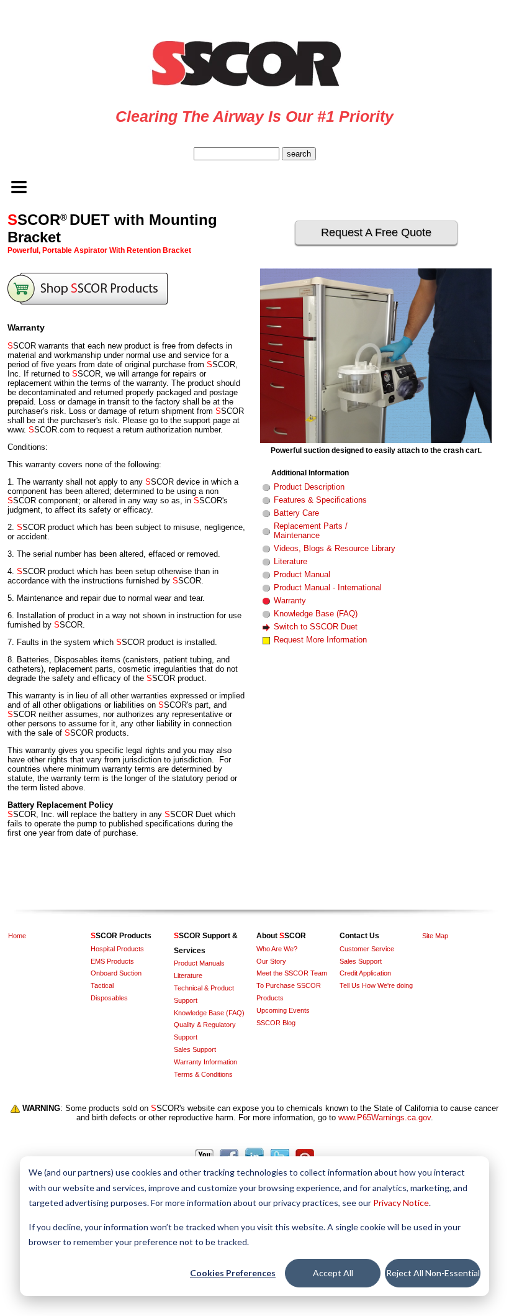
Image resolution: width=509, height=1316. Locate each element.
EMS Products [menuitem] (112, 961)
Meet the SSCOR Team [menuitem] (291, 973)
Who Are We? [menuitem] (276, 949)
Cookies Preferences (233, 1273)
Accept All (333, 1273)
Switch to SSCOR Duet (316, 626)
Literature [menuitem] (188, 975)
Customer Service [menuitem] (367, 949)
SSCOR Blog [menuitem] (275, 1022)
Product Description (309, 486)
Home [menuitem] (17, 935)
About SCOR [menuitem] (281, 935)
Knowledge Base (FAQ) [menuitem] (209, 1013)
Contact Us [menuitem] (359, 935)
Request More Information (320, 639)
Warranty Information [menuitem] (205, 1062)
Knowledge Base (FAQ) (316, 613)
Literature (290, 561)
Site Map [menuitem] (435, 935)
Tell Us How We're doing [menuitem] (376, 985)
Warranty (290, 600)
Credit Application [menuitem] (365, 973)
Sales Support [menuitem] (195, 1049)
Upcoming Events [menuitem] (283, 1010)
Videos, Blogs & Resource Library (334, 548)
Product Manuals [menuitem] (199, 963)
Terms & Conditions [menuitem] (203, 1074)
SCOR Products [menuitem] (121, 935)
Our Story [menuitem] (271, 961)
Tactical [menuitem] (102, 985)
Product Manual (302, 574)
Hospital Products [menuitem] (117, 949)
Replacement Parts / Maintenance (311, 530)
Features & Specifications (320, 500)
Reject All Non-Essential (433, 1273)
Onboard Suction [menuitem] (116, 973)
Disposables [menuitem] (109, 998)
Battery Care (296, 513)
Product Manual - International (328, 587)
